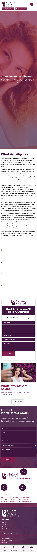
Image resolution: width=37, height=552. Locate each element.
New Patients (14, 550)
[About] (23, 547)
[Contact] (31, 547)
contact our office (29, 235)
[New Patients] (14, 547)
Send (9, 353)
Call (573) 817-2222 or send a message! (18, 318)
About (23, 550)
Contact (31, 550)
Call (5, 550)
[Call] (5, 547)
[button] (31, 4)
